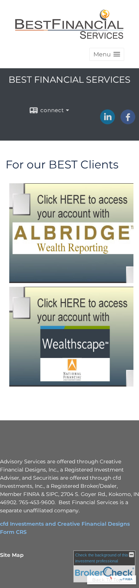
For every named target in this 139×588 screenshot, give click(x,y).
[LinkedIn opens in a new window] (107, 121)
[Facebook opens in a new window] (127, 121)
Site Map (12, 555)
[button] (106, 54)
